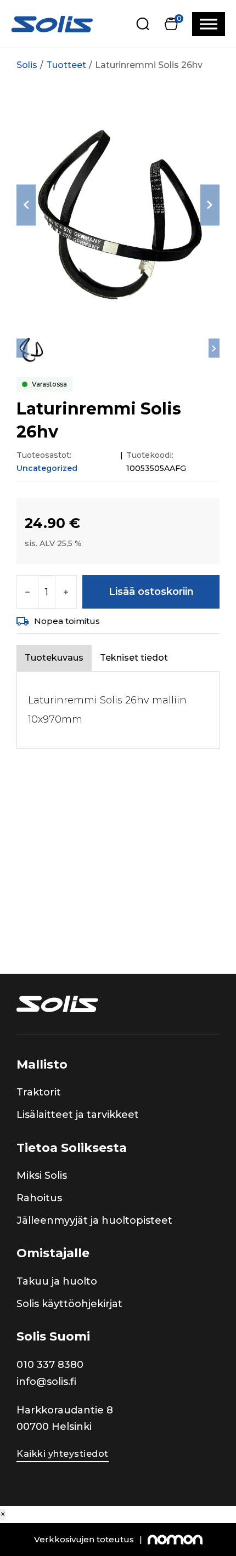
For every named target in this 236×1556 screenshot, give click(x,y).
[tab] (54, 658)
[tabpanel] (118, 710)
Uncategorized (46, 468)
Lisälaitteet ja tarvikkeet (77, 1115)
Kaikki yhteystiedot (62, 1454)
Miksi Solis (41, 1175)
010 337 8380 (49, 1365)
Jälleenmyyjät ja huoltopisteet (94, 1220)
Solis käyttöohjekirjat (69, 1304)
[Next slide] (210, 204)
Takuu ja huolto (56, 1281)
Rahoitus (39, 1198)
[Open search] (143, 24)
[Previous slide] (26, 204)
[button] (171, 24)
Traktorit (38, 1092)
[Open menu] (208, 24)
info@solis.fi (46, 1382)
